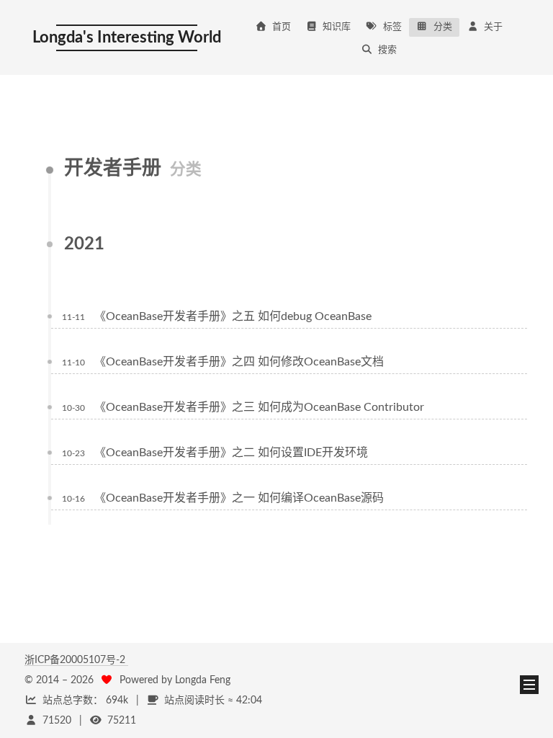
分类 (442, 27)
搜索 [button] (387, 50)
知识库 (337, 27)
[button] (529, 684)
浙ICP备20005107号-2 (76, 660)
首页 (281, 27)
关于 (493, 27)
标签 (392, 27)
